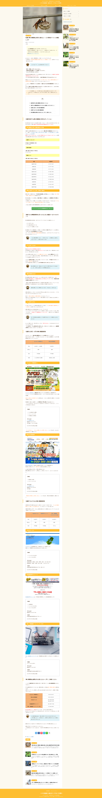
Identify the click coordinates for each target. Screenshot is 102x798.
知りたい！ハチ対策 (44, 5)
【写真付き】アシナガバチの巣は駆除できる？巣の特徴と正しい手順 (44, 754)
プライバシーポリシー (54, 790)
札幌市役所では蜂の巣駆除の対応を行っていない (39, 103)
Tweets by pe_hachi (67, 21)
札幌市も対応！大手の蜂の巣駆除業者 (37, 107)
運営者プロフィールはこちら (33, 53)
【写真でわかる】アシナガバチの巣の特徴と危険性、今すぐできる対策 (74, 39)
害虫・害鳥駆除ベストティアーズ (31, 656)
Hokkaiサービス (36, 513)
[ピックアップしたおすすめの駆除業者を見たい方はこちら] (42, 210)
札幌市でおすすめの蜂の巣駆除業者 (37, 110)
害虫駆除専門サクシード (30, 596)
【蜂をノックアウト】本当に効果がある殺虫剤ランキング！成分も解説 (74, 66)
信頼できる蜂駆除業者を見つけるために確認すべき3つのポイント (43, 105)
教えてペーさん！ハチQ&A (72, 5)
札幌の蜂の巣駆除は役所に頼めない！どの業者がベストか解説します (44, 773)
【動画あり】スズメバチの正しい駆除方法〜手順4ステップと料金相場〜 (45, 763)
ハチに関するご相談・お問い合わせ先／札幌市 (38, 132)
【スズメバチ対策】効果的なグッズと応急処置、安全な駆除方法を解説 (74, 48)
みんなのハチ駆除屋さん (30, 392)
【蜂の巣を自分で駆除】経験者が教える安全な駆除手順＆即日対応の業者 (45, 745)
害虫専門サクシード (44, 513)
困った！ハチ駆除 (58, 5)
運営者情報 (48, 790)
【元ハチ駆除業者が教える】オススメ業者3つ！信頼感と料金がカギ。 (44, 782)
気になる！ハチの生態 (30, 5)
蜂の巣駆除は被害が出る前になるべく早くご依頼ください (41, 112)
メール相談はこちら (30, 420)
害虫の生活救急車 (29, 465)
